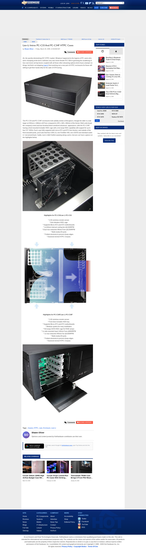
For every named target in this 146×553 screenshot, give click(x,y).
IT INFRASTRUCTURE (63, 8)
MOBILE (51, 8)
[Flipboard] (90, 3)
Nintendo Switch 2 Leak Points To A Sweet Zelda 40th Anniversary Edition (113, 84)
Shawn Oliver (38, 433)
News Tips (54, 522)
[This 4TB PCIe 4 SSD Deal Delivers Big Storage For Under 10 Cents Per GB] (101, 94)
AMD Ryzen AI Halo (86, 39)
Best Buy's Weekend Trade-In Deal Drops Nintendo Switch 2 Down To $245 (113, 59)
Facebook (85, 521)
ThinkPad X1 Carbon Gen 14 (43, 39)
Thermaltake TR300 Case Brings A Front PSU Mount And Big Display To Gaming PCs (82, 477)
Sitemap (26, 531)
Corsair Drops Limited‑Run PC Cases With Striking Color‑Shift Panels (57, 477)
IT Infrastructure (42, 525)
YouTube (85, 524)
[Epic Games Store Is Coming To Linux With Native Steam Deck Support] (101, 77)
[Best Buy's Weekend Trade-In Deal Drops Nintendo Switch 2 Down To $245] (101, 60)
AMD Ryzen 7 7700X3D (66, 39)
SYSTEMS (43, 8)
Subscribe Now (109, 140)
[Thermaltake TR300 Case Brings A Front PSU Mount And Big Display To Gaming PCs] (82, 467)
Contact (53, 525)
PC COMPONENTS (31, 8)
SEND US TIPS (75, 3)
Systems (40, 519)
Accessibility (68, 516)
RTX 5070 (100, 117)
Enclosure (46, 428)
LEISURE (75, 8)
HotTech (53, 531)
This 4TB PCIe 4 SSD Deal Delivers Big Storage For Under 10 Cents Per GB (113, 93)
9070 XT (114, 114)
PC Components (42, 516)
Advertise (53, 519)
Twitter (84, 519)
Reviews (26, 519)
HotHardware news (67, 445)
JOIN (67, 3)
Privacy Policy (55, 528)
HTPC (36, 428)
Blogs (25, 525)
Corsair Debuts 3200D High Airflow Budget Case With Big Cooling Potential (33, 477)
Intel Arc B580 (101, 111)
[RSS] (93, 3)
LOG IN (62, 3)
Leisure (39, 528)
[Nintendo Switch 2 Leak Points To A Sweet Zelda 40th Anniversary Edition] (101, 85)
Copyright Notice (80, 546)
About (52, 516)
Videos (39, 531)
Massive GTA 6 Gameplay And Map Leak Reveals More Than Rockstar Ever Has (113, 67)
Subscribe (103, 8)
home (25, 41)
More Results (121, 121)
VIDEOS (83, 8)
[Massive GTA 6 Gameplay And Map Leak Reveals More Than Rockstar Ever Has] (101, 68)
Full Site (26, 528)
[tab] (102, 51)
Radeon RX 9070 (117, 117)
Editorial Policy (69, 522)
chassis (30, 428)
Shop (96, 8)
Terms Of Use (93, 546)
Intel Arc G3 (101, 39)
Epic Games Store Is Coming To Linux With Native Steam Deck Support (113, 76)
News (33, 41)
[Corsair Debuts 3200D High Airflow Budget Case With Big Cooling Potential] (34, 467)
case (40, 428)
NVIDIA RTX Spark (115, 39)
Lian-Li (45, 65)
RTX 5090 (100, 114)
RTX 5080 (114, 111)
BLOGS (90, 8)
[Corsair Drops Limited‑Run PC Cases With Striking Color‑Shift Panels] (58, 467)
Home (25, 516)
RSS (83, 527)
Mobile (39, 522)
